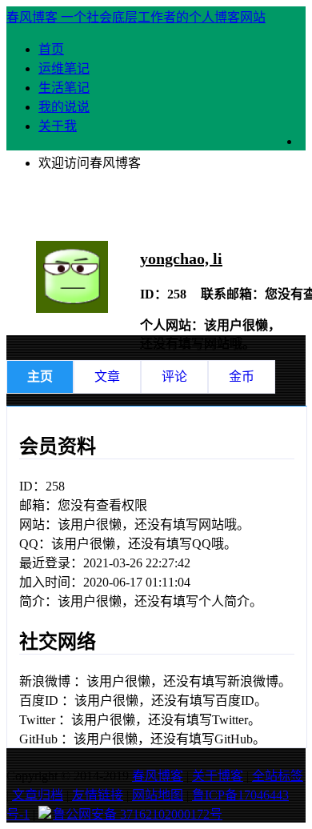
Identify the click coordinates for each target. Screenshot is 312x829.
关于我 (57, 126)
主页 (40, 376)
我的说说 (64, 107)
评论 (174, 376)
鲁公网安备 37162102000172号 (137, 814)
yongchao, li (181, 258)
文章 (107, 376)
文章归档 (37, 795)
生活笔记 (64, 87)
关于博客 (217, 776)
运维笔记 (64, 68)
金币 (241, 376)
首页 (51, 49)
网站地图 (157, 795)
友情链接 (97, 795)
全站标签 (277, 776)
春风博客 (157, 776)
